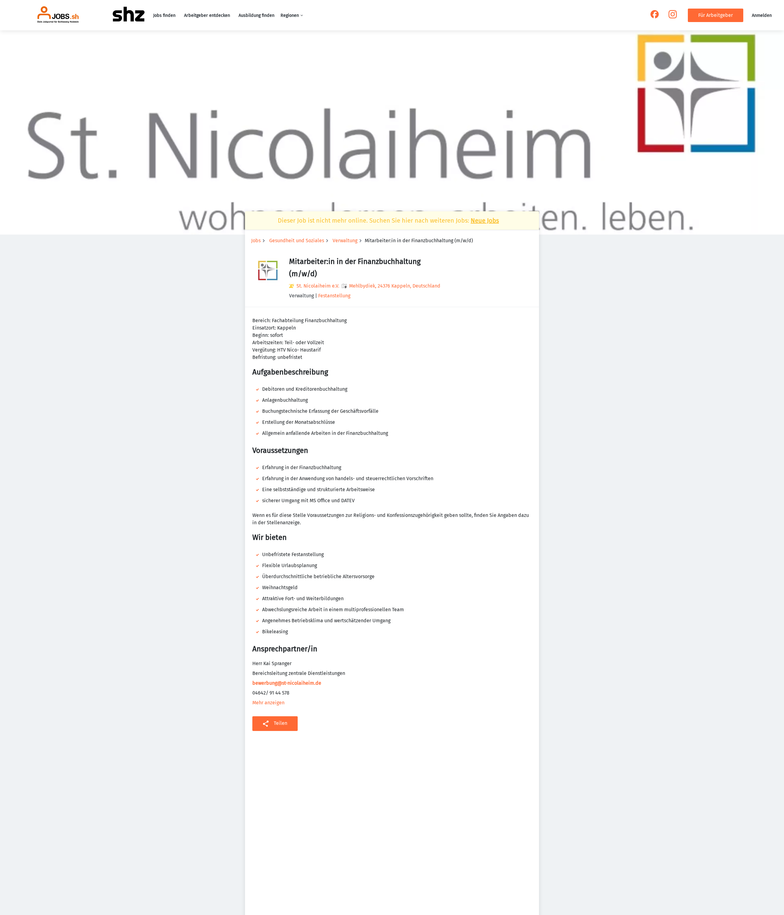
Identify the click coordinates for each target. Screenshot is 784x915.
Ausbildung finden (256, 15)
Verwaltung (345, 240)
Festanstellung (334, 296)
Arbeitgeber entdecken (207, 15)
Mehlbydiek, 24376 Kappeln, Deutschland (394, 286)
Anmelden (762, 15)
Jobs (256, 240)
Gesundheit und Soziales (296, 240)
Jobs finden (164, 15)
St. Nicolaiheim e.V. (317, 286)
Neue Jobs (485, 220)
